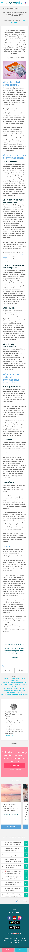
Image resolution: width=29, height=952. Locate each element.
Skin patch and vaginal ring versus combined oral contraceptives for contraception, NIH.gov (14, 690)
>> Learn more (9, 735)
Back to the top (22, 901)
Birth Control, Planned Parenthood (14, 682)
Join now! (14, 765)
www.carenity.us (10, 938)
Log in (21, 950)
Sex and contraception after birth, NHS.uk (14, 694)
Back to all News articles (11, 8)
